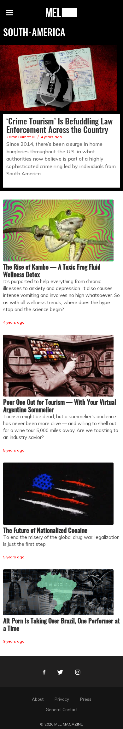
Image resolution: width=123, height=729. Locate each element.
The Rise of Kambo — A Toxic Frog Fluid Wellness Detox (51, 270)
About (38, 699)
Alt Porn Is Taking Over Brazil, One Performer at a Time (61, 624)
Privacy (62, 699)
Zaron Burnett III (20, 136)
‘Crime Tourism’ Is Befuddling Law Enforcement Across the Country (59, 125)
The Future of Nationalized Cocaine (45, 530)
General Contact (62, 709)
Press (85, 699)
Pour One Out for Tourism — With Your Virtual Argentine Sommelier (59, 405)
